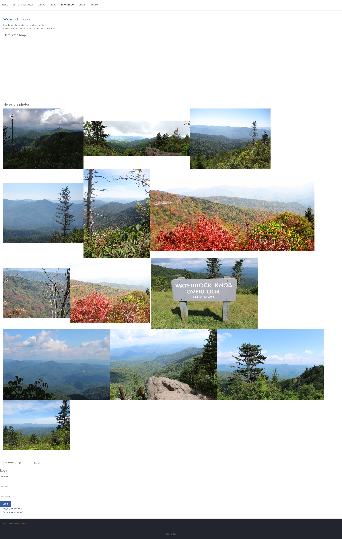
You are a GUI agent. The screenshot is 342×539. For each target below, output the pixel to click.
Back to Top (171, 534)
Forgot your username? (12, 512)
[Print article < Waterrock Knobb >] (334, 25)
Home (5, 5)
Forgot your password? (12, 508)
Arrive (41, 5)
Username (4, 476)
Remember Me (5, 497)
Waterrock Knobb (16, 19)
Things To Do (67, 5)
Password (4, 486)
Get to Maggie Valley (23, 5)
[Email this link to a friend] (338, 25)
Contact (95, 5)
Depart (82, 5)
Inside (53, 5)
